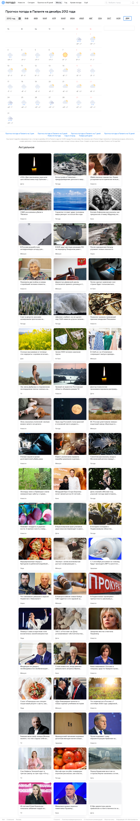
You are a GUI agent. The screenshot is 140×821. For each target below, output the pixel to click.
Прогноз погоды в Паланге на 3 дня (19, 133)
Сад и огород (70, 136)
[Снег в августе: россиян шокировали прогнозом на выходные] (35, 309)
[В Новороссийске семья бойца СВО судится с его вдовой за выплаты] (70, 589)
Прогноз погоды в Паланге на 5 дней (52, 133)
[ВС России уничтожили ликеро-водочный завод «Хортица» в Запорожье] (105, 414)
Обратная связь (109, 819)
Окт (109, 18)
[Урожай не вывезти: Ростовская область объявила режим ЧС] (70, 379)
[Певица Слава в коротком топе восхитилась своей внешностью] (35, 624)
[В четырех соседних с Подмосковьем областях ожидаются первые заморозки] (105, 519)
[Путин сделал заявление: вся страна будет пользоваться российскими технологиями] (105, 274)
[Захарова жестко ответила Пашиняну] (105, 624)
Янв (26, 18)
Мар (45, 18)
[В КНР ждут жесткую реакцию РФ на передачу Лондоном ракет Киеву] (70, 239)
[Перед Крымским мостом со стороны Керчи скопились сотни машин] (105, 764)
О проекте (57, 819)
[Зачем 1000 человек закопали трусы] (70, 344)
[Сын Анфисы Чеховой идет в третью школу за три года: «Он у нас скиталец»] (35, 764)
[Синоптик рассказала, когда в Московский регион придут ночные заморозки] (105, 449)
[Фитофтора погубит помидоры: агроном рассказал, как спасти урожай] (70, 764)
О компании (10, 819)
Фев (36, 18)
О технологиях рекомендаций (93, 819)
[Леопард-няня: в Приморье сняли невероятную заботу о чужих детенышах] (35, 484)
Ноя (118, 18)
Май (63, 18)
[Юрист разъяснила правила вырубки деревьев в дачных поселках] (70, 449)
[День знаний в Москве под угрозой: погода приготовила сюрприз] (105, 484)
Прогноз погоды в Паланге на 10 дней (119, 133)
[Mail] (3, 2)
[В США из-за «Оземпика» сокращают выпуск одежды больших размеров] (105, 344)
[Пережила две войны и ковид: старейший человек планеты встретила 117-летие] (35, 274)
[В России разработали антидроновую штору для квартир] (35, 239)
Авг (91, 18)
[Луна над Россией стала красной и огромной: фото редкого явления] (70, 414)
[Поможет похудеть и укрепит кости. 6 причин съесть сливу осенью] (35, 519)
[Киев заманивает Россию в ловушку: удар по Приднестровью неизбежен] (105, 659)
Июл (81, 18)
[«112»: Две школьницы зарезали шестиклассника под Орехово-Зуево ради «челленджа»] (35, 169)
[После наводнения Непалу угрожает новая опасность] (105, 239)
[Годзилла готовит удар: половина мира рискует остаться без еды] (70, 204)
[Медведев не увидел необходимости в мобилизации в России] (35, 659)
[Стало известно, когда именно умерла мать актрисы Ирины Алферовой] (70, 659)
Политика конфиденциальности (72, 819)
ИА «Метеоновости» (131, 819)
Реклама (18, 819)
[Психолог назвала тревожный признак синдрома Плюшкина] (105, 309)
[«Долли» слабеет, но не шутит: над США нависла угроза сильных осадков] (70, 309)
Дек (127, 18)
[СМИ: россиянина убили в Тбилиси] (35, 204)
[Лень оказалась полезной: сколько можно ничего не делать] (35, 414)
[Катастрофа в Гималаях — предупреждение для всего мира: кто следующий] (70, 169)
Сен (100, 18)
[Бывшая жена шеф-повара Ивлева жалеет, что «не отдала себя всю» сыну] (35, 729)
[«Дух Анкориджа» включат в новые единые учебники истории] (70, 694)
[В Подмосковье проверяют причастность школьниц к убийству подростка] (105, 589)
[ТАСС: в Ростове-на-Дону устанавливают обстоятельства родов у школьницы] (70, 624)
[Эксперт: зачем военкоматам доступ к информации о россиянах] (70, 554)
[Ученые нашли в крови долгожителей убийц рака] (35, 449)
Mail (3, 819)
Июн (72, 18)
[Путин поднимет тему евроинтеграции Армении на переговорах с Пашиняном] (105, 729)
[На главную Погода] (10, 2)
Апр (54, 18)
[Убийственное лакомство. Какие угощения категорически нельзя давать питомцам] (105, 169)
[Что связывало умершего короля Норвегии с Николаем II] (35, 589)
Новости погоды (54, 136)
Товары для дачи (85, 136)
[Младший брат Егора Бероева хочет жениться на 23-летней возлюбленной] (70, 484)
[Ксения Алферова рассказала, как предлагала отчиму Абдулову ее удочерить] (105, 204)
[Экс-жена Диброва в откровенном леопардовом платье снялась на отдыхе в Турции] (35, 379)
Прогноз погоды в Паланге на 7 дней (86, 133)
